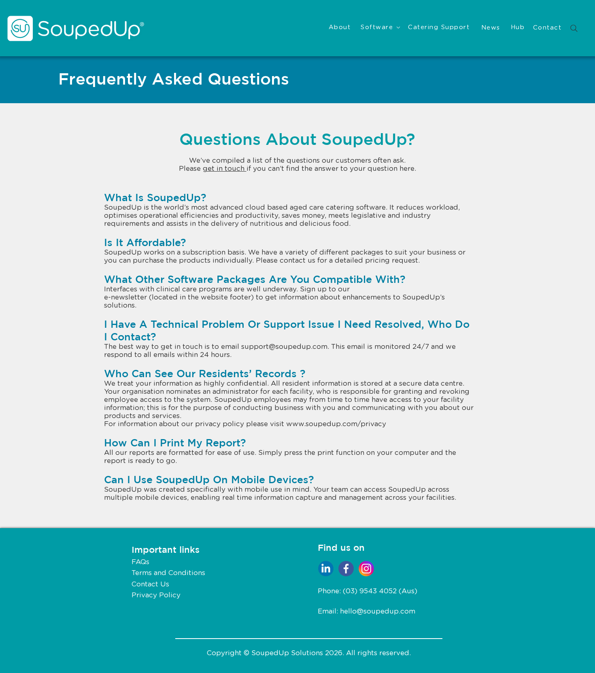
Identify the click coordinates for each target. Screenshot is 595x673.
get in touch (224, 168)
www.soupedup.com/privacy (336, 423)
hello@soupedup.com (377, 611)
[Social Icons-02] (366, 568)
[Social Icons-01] (346, 568)
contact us (297, 260)
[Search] (573, 28)
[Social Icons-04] (326, 568)
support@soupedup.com (284, 346)
